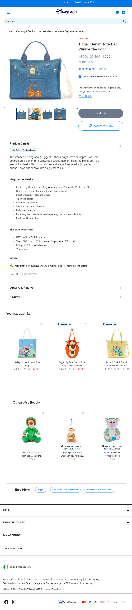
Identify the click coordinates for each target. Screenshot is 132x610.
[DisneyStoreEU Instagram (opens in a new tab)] (14, 601)
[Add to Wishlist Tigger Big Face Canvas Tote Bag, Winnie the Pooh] (86, 324)
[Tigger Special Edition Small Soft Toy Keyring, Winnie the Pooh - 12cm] (71, 430)
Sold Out (101, 113)
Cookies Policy (75, 579)
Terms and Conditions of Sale (16, 583)
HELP (6, 510)
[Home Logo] (66, 12)
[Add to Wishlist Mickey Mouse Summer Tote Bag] (41, 324)
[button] (66, 149)
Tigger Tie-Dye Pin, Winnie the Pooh (112, 454)
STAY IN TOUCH (12, 548)
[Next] (77, 108)
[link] (92, 69)
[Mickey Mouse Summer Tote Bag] (27, 343)
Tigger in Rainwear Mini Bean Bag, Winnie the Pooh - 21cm (31, 454)
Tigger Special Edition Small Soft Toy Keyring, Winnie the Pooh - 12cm (72, 454)
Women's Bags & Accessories (99, 489)
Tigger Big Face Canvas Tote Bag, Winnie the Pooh (72, 364)
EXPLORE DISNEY (14, 522)
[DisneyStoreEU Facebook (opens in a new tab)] (6, 601)
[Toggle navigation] (9, 12)
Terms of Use (17, 579)
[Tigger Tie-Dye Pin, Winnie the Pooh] (112, 430)
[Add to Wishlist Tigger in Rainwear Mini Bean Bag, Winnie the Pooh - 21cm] (43, 413)
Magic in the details (21, 179)
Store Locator (32, 579)
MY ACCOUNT (11, 535)
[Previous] (4, 108)
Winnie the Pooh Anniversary (65, 489)
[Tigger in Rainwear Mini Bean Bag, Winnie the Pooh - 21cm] (31, 430)
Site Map (46, 579)
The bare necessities (21, 229)
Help (5, 579)
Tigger (40, 489)
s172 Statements (71, 583)
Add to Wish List (103, 125)
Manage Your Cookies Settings (47, 583)
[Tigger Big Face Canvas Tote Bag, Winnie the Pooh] (72, 343)
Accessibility (88, 583)
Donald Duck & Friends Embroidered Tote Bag (116, 364)
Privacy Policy (59, 579)
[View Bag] (124, 12)
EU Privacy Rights (93, 579)
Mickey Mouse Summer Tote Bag (27, 364)
